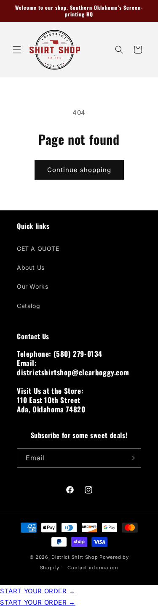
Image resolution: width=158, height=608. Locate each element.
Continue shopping (79, 170)
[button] (17, 49)
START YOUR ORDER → (37, 591)
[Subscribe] (131, 458)
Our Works (32, 286)
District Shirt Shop (74, 557)
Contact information (92, 568)
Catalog (28, 305)
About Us (31, 267)
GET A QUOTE (38, 248)
